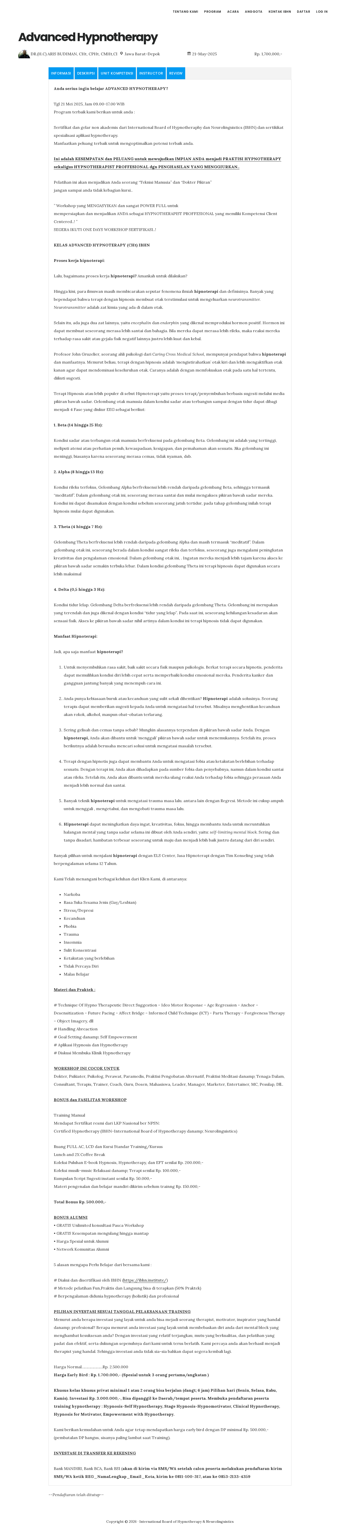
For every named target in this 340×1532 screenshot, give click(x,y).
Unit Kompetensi (117, 73)
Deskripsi (86, 73)
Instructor (151, 73)
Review (176, 73)
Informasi (61, 73)
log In (322, 11)
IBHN (47, 11)
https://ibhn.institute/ (145, 1280)
